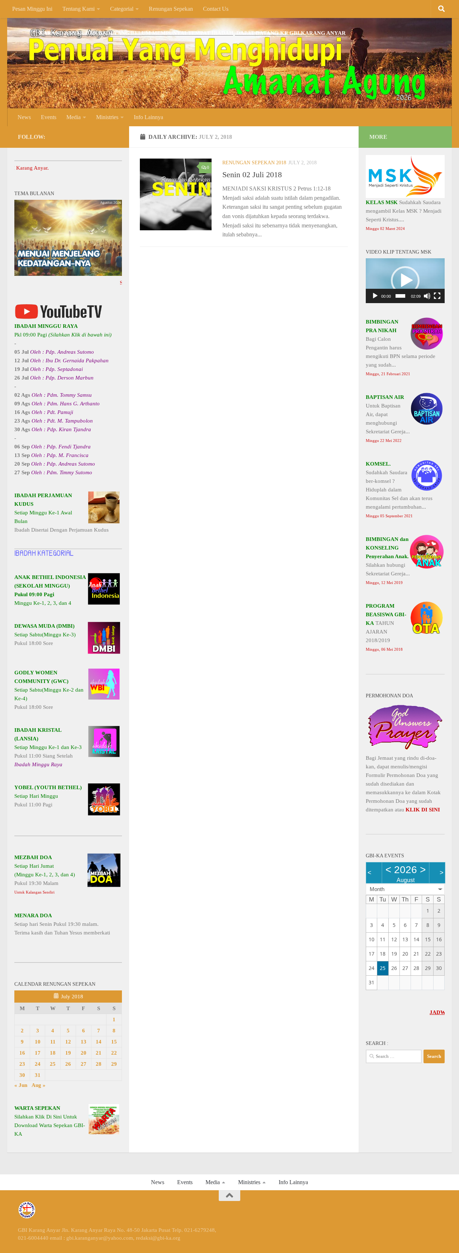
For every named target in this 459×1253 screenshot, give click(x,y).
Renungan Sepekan (171, 9)
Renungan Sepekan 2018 (254, 162)
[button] (405, 280)
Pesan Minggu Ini (32, 9)
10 (38, 1042)
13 (83, 1042)
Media (73, 117)
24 (38, 1064)
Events (48, 117)
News (24, 117)
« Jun (20, 1085)
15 (114, 1042)
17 (38, 1053)
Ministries (107, 117)
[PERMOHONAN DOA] (405, 749)
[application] (405, 280)
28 (98, 1064)
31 (38, 1075)
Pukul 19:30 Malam (44, 874)
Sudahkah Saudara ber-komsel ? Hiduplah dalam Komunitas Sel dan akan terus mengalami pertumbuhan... (399, 489)
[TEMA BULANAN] (68, 274)
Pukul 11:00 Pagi (48, 796)
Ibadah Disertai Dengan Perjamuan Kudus (61, 513)
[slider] (400, 296)
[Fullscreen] (437, 296)
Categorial (121, 9)
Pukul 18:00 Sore (45, 634)
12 (68, 1042)
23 (22, 1064)
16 (22, 1053)
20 (83, 1053)
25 (53, 1064)
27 (83, 1064)
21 (98, 1053)
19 (68, 1053)
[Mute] (427, 296)
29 (114, 1064)
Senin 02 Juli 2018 (252, 174)
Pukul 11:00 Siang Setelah (48, 747)
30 (22, 1075)
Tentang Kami (78, 9)
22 (114, 1053)
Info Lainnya (148, 117)
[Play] (375, 296)
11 (53, 1042)
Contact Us (215, 9)
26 (68, 1064)
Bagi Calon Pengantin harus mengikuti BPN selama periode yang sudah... (400, 347)
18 (53, 1053)
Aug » (39, 1085)
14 (98, 1042)
